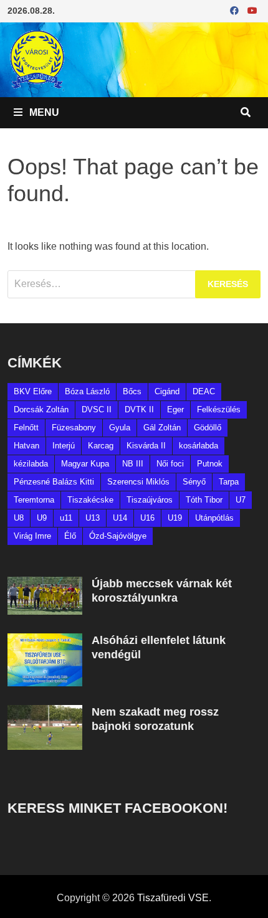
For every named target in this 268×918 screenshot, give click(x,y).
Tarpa (229, 481)
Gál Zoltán (162, 427)
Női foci (170, 463)
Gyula (119, 427)
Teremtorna (34, 499)
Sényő (194, 481)
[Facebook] (235, 10)
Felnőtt (26, 427)
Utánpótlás (214, 518)
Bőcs (132, 391)
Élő (70, 536)
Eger (175, 409)
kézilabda (31, 463)
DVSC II (97, 409)
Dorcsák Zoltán (41, 409)
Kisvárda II (146, 445)
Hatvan (26, 445)
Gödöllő (207, 427)
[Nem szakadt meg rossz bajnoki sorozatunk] (44, 712)
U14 (120, 518)
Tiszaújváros (150, 499)
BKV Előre (33, 391)
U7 (241, 499)
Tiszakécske (90, 499)
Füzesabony (74, 427)
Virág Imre (32, 536)
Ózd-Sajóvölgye (117, 536)
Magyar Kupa (85, 463)
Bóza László (87, 391)
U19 (175, 518)
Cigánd (167, 391)
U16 (147, 518)
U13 (92, 518)
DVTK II (139, 409)
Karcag (100, 445)
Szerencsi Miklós (138, 481)
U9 (42, 518)
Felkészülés (219, 409)
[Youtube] (252, 10)
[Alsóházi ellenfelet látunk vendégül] (44, 640)
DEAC (204, 391)
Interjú (63, 445)
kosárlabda (198, 445)
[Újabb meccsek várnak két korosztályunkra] (44, 584)
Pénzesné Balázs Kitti (54, 481)
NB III (132, 463)
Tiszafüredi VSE (173, 897)
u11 (66, 518)
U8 (19, 518)
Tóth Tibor (204, 499)
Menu (43, 112)
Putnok (210, 463)
